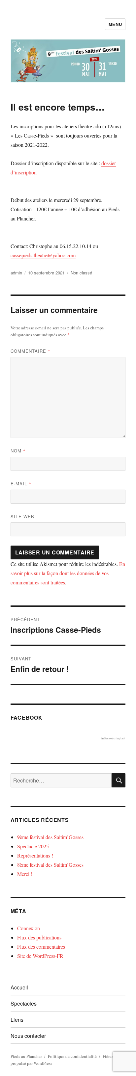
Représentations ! (35, 855)
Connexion (28, 928)
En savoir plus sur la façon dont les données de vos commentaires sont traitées (68, 573)
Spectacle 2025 (33, 846)
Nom (18, 451)
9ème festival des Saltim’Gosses (50, 836)
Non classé (81, 272)
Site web (22, 516)
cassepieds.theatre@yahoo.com (43, 255)
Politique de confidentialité (72, 1056)
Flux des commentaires (41, 946)
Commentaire (31, 351)
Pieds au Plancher (26, 1056)
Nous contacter (28, 1035)
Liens (17, 1019)
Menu (115, 24)
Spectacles (24, 1003)
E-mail (21, 483)
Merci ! (24, 873)
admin (16, 272)
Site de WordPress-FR (40, 955)
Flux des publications (39, 937)
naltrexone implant (113, 738)
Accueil (19, 987)
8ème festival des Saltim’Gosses (50, 864)
